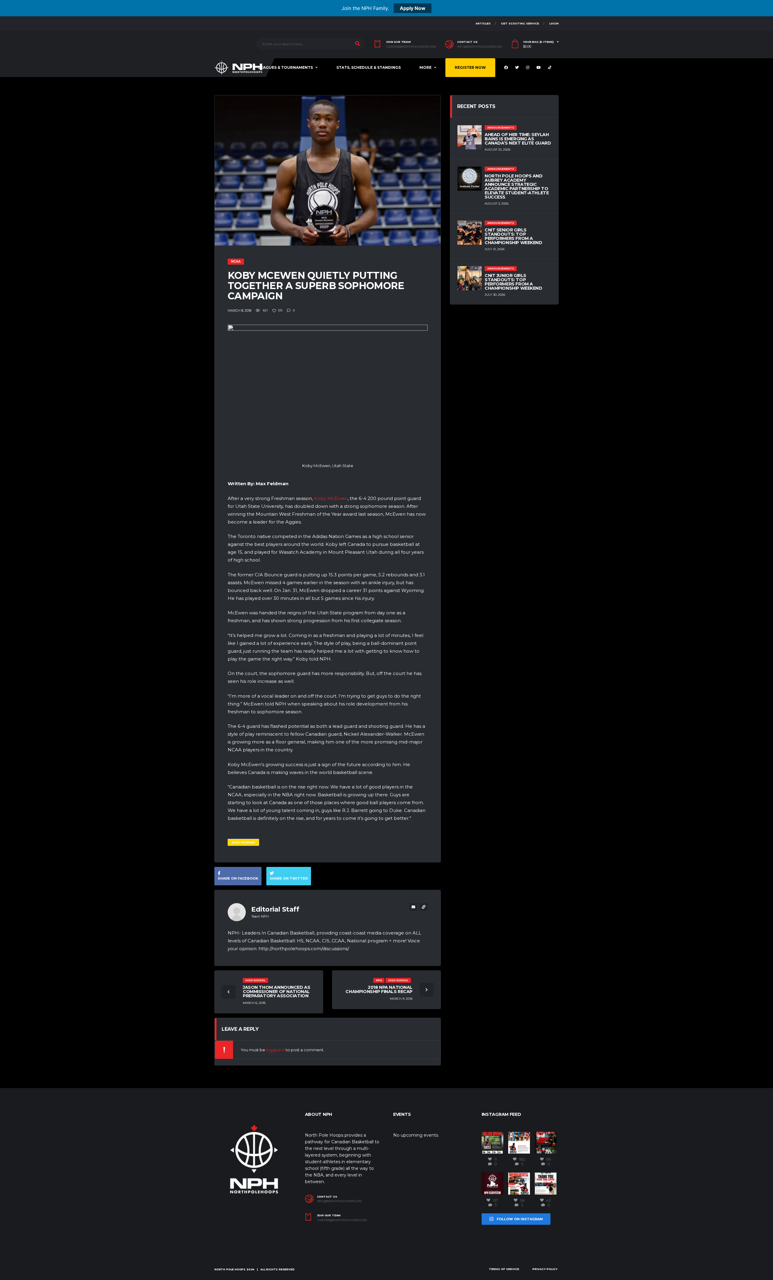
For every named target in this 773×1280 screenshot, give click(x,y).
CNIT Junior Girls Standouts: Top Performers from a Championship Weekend (513, 282)
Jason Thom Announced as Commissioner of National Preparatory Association (276, 991)
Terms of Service (504, 1269)
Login (554, 23)
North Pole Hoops (229, 1269)
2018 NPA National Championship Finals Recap (378, 989)
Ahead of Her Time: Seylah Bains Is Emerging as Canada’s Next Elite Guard (518, 139)
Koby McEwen (331, 498)
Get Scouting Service (520, 23)
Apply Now (412, 8)
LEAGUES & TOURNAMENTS (285, 67)
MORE (425, 67)
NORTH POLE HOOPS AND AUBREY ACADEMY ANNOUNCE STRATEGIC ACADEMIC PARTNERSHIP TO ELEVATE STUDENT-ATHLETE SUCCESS (517, 186)
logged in (275, 1049)
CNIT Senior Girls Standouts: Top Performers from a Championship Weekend (513, 236)
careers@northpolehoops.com (411, 46)
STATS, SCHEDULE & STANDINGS (368, 67)
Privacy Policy (544, 1269)
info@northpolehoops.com (479, 46)
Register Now (470, 67)
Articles (483, 23)
